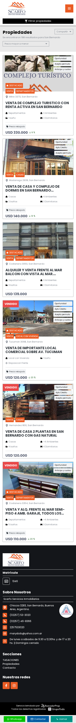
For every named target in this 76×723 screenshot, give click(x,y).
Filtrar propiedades (39, 21)
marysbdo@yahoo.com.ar (26, 633)
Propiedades (11, 664)
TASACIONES (11, 660)
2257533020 (17, 627)
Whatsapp (16, 719)
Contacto (9, 668)
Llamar (63, 719)
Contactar (40, 719)
